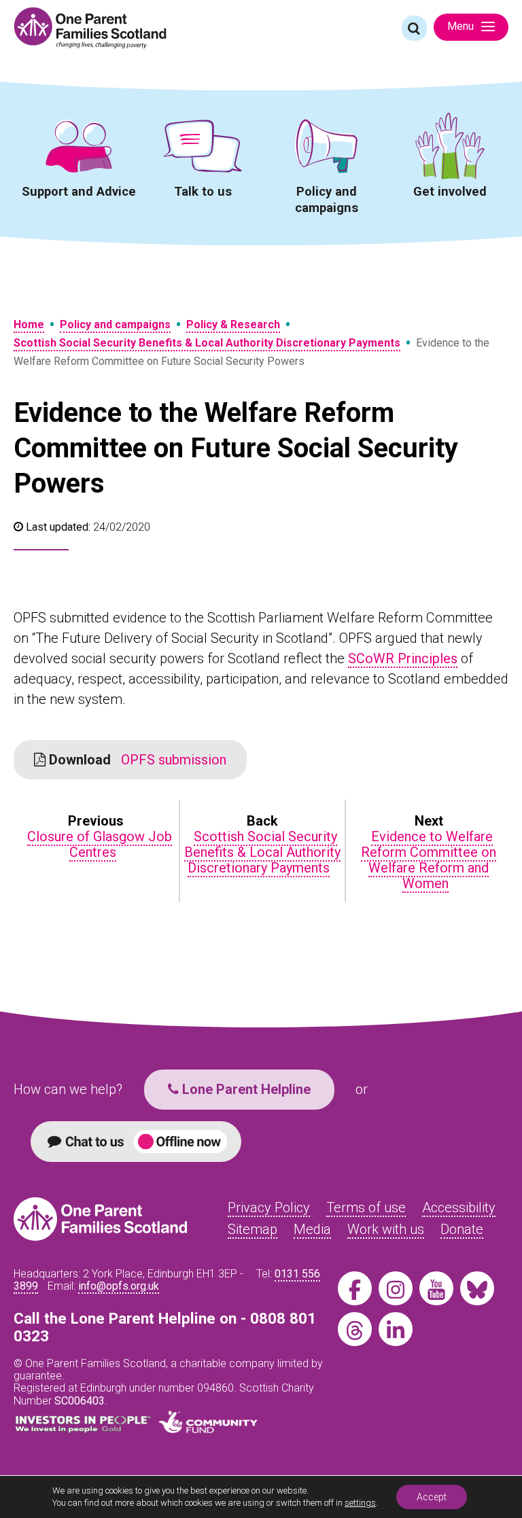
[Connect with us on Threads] (354, 1329)
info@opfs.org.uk (118, 1285)
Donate (461, 1229)
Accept (432, 1496)
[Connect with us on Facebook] (354, 1288)
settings (360, 1503)
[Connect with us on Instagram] (395, 1288)
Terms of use (366, 1207)
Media (312, 1229)
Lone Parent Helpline (245, 1089)
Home (29, 324)
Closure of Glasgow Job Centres (99, 844)
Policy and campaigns (326, 199)
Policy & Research (233, 324)
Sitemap (252, 1229)
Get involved (450, 191)
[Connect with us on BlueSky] (477, 1288)
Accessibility (458, 1207)
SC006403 (79, 1400)
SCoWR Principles (402, 658)
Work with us (385, 1229)
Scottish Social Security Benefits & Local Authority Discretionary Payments (207, 342)
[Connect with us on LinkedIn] (395, 1329)
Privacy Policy (269, 1207)
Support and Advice (79, 191)
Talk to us (203, 191)
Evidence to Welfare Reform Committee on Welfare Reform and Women (428, 860)
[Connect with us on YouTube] (436, 1288)
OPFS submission (136, 760)
